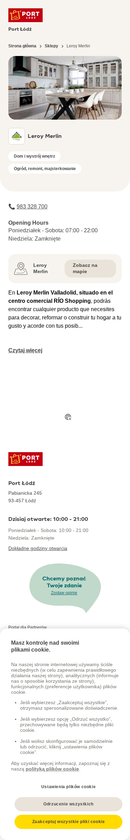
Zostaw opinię (64, 592)
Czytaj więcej (25, 350)
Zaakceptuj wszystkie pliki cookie (68, 821)
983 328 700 (32, 206)
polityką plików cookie (52, 769)
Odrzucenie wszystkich (68, 804)
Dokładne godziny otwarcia (37, 548)
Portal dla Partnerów (27, 627)
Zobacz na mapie (85, 268)
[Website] (68, 416)
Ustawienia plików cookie (68, 786)
